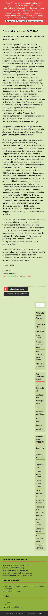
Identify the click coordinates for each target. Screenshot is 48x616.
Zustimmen (10, 21)
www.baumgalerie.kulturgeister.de (17, 575)
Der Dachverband (40, 388)
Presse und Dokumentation (16, 294)
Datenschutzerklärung (12, 607)
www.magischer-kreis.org (13, 568)
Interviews (40, 331)
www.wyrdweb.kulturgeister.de (15, 565)
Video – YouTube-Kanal (39, 538)
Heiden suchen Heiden (38, 483)
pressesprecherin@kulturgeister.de (17, 276)
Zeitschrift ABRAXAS (40, 546)
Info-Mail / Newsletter (40, 365)
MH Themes (39, 614)
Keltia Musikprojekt (40, 493)
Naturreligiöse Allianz (40, 412)
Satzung (39, 425)
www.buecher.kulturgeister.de (15, 570)
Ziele (38, 407)
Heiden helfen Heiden (38, 474)
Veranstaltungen (40, 325)
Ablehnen (20, 21)
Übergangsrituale (40, 530)
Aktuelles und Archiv (18, 289)
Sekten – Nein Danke (39, 522)
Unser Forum (38, 336)
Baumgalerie (40, 449)
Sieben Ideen (38, 419)
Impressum (7, 602)
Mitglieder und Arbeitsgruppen (40, 399)
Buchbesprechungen (40, 456)
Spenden (39, 429)
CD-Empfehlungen (40, 464)
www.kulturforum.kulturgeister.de (17, 573)
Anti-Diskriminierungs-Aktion (40, 355)
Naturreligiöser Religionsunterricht (40, 511)
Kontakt (5, 604)
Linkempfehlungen (40, 501)
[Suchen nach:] (40, 305)
